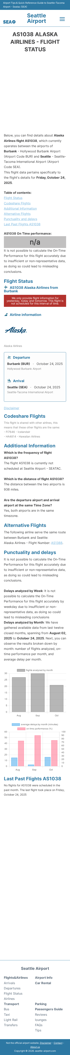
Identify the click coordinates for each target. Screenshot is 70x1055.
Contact (58, 1042)
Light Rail (11, 1020)
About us (35, 1047)
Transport (11, 1004)
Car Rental (43, 983)
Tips (38, 1030)
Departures (12, 988)
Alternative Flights (17, 214)
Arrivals (9, 983)
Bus (6, 1009)
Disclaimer (45, 1042)
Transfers (11, 1025)
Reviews (41, 1014)
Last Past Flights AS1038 (22, 224)
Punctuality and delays (20, 219)
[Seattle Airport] (9, 22)
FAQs (38, 1025)
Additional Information (20, 208)
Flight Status (13, 198)
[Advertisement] (35, 94)
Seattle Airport (36, 18)
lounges (40, 1020)
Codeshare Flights (17, 203)
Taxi (7, 1014)
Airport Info (43, 978)
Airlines (9, 999)
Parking (40, 1004)
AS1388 (56, 543)
